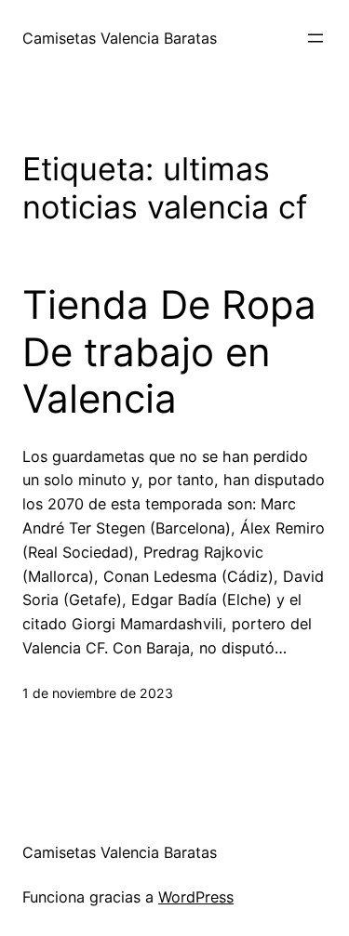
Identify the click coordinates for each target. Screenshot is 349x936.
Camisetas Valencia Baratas (119, 38)
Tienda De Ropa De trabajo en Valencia (169, 352)
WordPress (196, 897)
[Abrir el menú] (315, 38)
